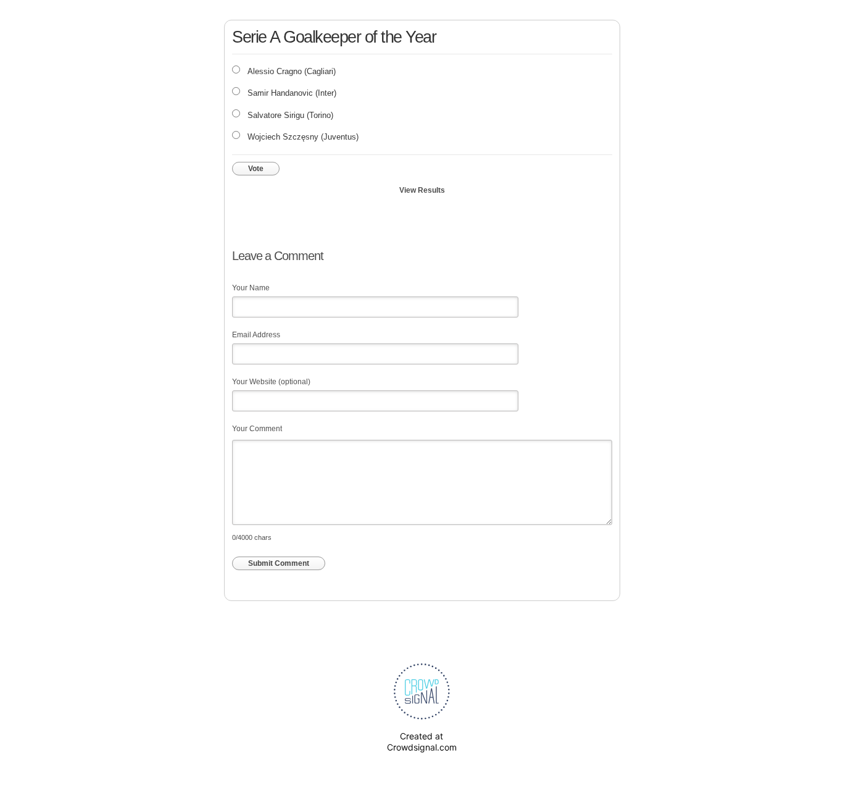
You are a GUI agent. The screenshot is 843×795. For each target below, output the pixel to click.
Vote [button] (256, 168)
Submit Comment (278, 563)
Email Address (256, 334)
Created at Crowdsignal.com (422, 741)
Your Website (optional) (271, 381)
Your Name (251, 288)
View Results (422, 190)
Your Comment (257, 428)
